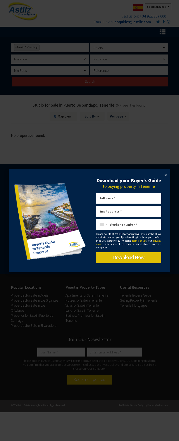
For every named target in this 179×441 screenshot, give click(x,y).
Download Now (129, 257)
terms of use (139, 240)
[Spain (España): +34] (102, 224)
